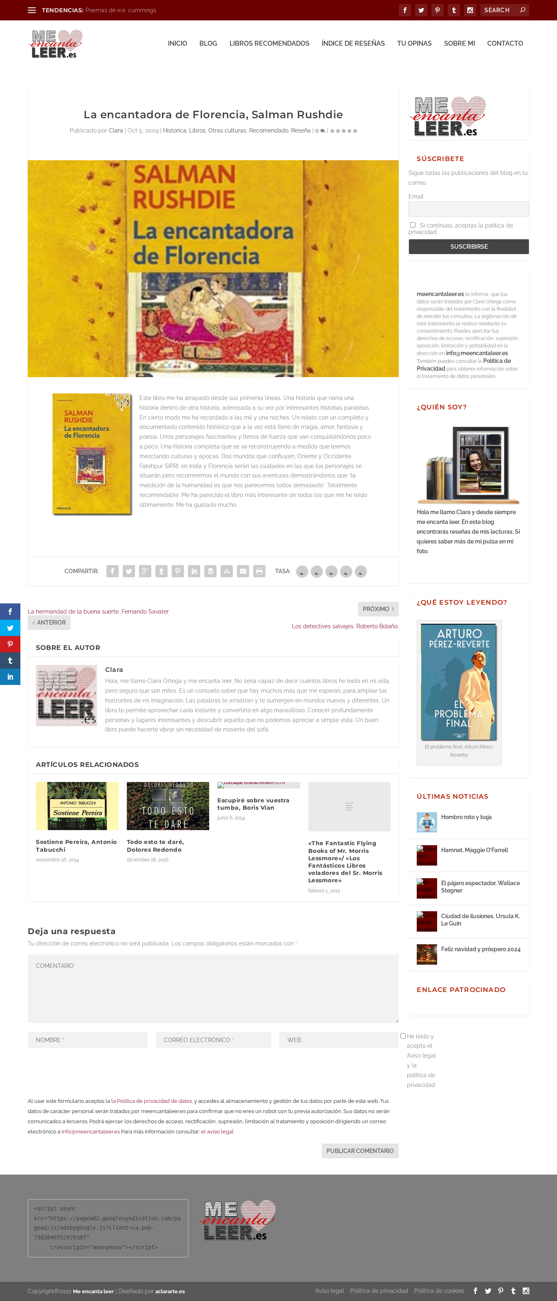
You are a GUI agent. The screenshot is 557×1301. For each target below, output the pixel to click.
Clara (116, 130)
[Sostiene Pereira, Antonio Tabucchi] (77, 806)
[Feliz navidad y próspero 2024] (427, 954)
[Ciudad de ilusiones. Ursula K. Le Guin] (427, 921)
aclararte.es (170, 1291)
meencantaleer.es (441, 294)
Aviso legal (329, 1291)
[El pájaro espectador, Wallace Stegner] (427, 888)
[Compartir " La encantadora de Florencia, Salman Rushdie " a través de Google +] (145, 571)
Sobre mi (459, 43)
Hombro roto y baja (466, 817)
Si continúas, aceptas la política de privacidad (461, 228)
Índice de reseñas (353, 43)
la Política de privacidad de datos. (152, 1101)
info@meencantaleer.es (91, 1132)
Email (416, 196)
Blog (208, 43)
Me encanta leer (93, 1291)
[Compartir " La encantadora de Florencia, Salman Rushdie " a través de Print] (259, 571)
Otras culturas (227, 130)
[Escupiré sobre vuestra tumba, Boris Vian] (258, 785)
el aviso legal (217, 1132)
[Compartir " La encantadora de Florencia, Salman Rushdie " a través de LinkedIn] (194, 571)
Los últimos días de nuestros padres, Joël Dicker (150, 10)
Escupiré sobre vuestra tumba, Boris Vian (253, 804)
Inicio (177, 43)
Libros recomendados (269, 43)
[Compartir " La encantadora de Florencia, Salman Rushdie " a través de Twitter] (129, 571)
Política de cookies (439, 1291)
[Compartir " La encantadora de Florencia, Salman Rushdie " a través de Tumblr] (161, 571)
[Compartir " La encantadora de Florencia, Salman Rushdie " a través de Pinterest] (178, 571)
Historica (174, 130)
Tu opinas (414, 43)
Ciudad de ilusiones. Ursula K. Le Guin (480, 920)
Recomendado (268, 130)
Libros (197, 130)
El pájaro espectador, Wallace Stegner (480, 887)
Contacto (505, 43)
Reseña (301, 130)
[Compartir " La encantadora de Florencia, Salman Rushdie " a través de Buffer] (210, 571)
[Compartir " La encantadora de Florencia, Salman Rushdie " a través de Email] (243, 571)
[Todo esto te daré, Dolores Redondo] (168, 806)
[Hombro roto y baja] (427, 822)
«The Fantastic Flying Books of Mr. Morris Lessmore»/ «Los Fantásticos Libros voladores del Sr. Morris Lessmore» (345, 861)
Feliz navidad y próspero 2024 (481, 949)
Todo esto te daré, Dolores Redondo (155, 845)
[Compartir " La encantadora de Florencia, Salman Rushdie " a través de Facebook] (112, 571)
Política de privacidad (379, 1291)
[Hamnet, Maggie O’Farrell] (427, 855)
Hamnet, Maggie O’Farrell (474, 850)
